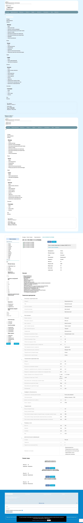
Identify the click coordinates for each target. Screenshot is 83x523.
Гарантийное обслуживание (12, 62)
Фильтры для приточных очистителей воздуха (16, 52)
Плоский (9, 336)
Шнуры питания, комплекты (13, 70)
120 (8, 292)
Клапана (9, 77)
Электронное (10, 305)
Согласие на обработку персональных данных (13, 510)
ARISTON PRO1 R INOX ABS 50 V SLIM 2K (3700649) (50, 470)
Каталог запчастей (65, 498)
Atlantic (9, 245)
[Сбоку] (12, 312)
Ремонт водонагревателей (12, 60)
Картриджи (10, 36)
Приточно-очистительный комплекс (14, 50)
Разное (27, 12)
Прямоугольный (11, 338)
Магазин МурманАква (29, 499)
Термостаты (10, 79)
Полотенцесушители (11, 46)
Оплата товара (10, 93)
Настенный (10, 323)
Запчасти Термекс (11, 74)
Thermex (9, 247)
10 (8, 289)
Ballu (9, 258)
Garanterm (10, 246)
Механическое (10, 304)
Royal (9, 256)
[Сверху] (12, 313)
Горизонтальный (11, 328)
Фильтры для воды (11, 27)
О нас (8, 91)
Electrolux (10, 252)
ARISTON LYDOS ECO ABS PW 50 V (50, 461)
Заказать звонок (9, 511)
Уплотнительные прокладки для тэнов (14, 82)
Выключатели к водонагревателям (14, 83)
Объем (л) (8, 259)
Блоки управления (11, 73)
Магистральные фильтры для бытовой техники (16, 30)
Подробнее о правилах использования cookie (39, 520)
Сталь (9, 267)
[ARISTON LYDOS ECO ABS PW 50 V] (50, 460)
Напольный (10, 321)
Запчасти (39, 12)
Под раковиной (10, 331)
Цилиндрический (11, 339)
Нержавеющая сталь (11, 266)
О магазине (46, 12)
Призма (9, 340)
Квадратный (10, 335)
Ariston (9, 243)
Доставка (27, 498)
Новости (26, 496)
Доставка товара (46, 498)
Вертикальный (10, 327)
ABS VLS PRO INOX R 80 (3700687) (50, 479)
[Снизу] (12, 314)
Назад (9, 26)
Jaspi (9, 250)
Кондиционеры (10, 47)
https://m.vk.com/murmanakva (15, 501)
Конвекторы (10, 49)
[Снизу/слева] (12, 315)
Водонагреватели (14, 12)
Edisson (9, 251)
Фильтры (21, 12)
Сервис (33, 12)
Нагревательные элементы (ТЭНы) (14, 80)
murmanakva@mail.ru (11, 500)
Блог (52, 12)
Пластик (9, 268)
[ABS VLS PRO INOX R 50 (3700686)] (28, 242)
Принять (48, 520)
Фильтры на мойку (11, 32)
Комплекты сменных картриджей (13, 29)
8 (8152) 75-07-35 (9, 111)
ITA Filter (9, 254)
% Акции (7, 12)
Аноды (9, 71)
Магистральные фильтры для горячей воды (15, 33)
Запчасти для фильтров (12, 38)
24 (8, 290)
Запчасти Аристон (11, 76)
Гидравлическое (11, 306)
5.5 (8, 284)
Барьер (9, 255)
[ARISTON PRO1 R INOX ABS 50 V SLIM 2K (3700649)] (50, 469)
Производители (9, 241)
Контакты (56, 12)
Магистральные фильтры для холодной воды (16, 35)
